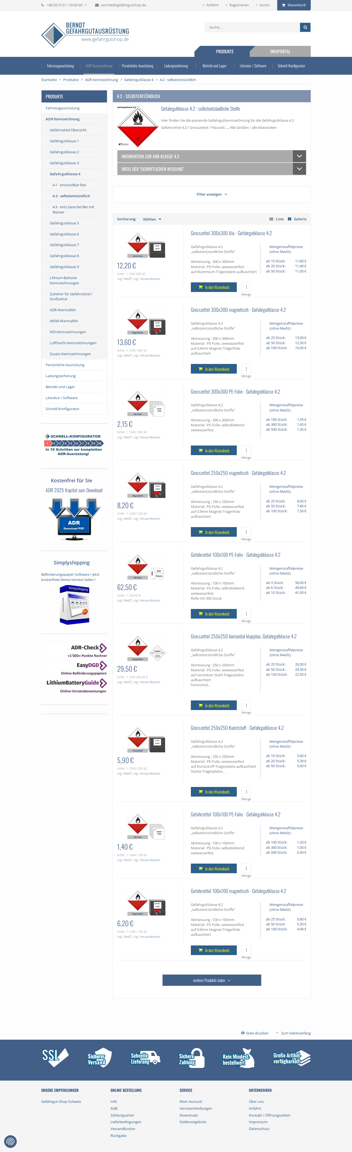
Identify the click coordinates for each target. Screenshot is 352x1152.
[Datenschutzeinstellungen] (10, 1141)
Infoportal (280, 51)
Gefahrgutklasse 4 (65, 173)
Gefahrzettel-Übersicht (68, 129)
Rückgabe (119, 1135)
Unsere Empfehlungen (60, 1090)
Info (114, 1101)
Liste (280, 218)
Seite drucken (257, 1033)
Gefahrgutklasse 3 (64, 162)
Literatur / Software (253, 65)
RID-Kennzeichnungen (68, 331)
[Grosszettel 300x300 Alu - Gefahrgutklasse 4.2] (146, 244)
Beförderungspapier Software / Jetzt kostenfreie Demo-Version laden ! (70, 577)
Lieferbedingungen (126, 1121)
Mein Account (191, 1101)
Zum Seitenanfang (296, 1033)
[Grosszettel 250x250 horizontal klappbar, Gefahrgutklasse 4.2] (146, 647)
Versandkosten (150, 279)
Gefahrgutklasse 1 (64, 140)
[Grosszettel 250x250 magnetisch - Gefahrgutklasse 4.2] (146, 484)
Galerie (300, 218)
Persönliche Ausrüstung (137, 65)
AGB (114, 1108)
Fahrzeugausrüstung (60, 65)
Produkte (225, 51)
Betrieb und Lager (215, 65)
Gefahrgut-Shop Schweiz (61, 1101)
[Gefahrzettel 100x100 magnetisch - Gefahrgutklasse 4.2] (146, 902)
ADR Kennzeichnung (99, 65)
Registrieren (239, 4)
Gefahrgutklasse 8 (64, 255)
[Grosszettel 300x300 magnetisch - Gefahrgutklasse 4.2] (146, 321)
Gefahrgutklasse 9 (64, 266)
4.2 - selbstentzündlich (71, 195)
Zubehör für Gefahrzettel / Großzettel (71, 296)
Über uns (256, 1101)
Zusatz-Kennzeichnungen (70, 353)
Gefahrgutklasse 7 (64, 244)
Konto (265, 4)
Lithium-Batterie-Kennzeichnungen (64, 280)
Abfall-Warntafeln (64, 320)
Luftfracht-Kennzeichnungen (73, 342)
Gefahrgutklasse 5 (64, 223)
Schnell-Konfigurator (291, 65)
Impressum (258, 1121)
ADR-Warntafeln (63, 309)
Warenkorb (297, 4)
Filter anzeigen (209, 194)
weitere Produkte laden (209, 980)
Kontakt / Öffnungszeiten (269, 1115)
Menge (246, 294)
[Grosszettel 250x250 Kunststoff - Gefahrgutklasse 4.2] (146, 739)
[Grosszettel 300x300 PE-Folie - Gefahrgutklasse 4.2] (146, 402)
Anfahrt (212, 4)
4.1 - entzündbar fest (69, 184)
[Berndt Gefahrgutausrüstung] (85, 36)
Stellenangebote (193, 1121)
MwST (128, 279)
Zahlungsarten (122, 1115)
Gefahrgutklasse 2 (64, 151)
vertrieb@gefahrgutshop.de (123, 4)
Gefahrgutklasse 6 (64, 234)
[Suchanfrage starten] (305, 27)
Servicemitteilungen (196, 1108)
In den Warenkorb (217, 287)
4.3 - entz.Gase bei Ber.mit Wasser (73, 209)
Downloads (189, 1115)
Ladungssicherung (176, 65)
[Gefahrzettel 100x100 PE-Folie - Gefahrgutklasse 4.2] (146, 566)
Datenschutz (259, 1128)
